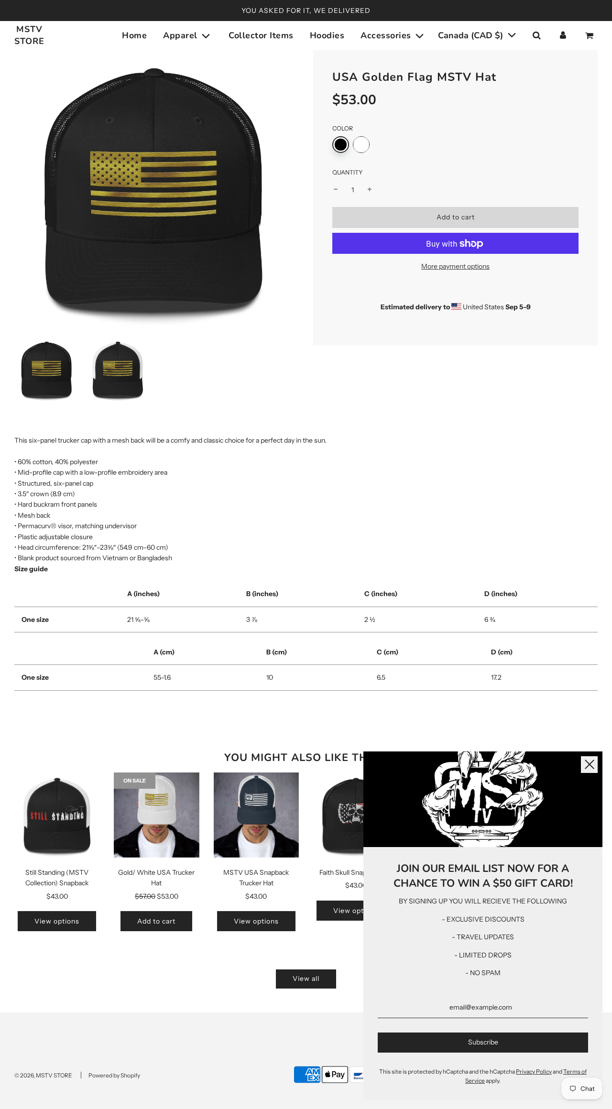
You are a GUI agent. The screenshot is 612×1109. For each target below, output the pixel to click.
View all (306, 978)
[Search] (536, 36)
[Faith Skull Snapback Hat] (355, 815)
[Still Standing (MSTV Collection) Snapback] (56, 815)
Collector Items (261, 35)
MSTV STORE (29, 35)
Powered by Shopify (114, 1075)
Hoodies (327, 35)
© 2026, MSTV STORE (43, 1075)
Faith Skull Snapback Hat (355, 872)
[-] (335, 190)
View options (56, 921)
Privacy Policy (534, 1071)
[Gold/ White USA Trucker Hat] (156, 815)
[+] (369, 190)
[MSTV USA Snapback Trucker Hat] (256, 815)
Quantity (347, 172)
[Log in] (563, 36)
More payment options (455, 266)
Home (134, 35)
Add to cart (156, 921)
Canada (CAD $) (471, 35)
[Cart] (590, 36)
